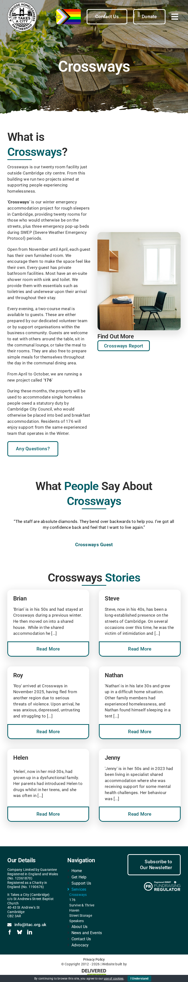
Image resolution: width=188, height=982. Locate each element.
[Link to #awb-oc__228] (174, 17)
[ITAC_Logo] (22, 3)
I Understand (139, 978)
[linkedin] (29, 932)
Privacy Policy (94, 959)
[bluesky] (19, 932)
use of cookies (114, 978)
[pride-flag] (68, 11)
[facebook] (9, 932)
